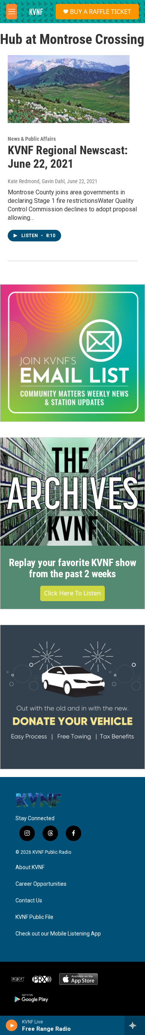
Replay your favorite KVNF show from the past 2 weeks (72, 568)
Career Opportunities (41, 884)
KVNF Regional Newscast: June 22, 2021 (68, 156)
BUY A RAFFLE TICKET (100, 11)
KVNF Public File (34, 917)
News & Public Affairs (32, 139)
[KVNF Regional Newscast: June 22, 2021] (69, 89)
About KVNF (29, 867)
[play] (12, 1025)
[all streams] (135, 1025)
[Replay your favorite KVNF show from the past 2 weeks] (72, 492)
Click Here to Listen (72, 593)
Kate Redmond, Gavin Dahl (36, 181)
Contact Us (28, 901)
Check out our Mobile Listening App (58, 934)
